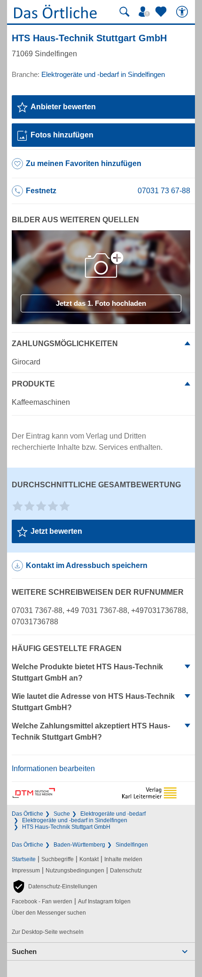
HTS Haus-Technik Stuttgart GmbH (66, 827)
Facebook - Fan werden (42, 901)
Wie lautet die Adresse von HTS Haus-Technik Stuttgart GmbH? (93, 702)
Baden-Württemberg (79, 844)
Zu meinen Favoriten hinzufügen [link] (83, 163)
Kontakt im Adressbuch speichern (87, 565)
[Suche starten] (124, 12)
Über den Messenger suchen (49, 912)
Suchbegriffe (57, 859)
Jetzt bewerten (56, 531)
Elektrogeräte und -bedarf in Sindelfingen (74, 820)
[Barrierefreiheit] (183, 12)
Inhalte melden (123, 859)
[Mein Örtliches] (146, 12)
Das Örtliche (27, 813)
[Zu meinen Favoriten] (162, 12)
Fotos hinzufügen (62, 135)
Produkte (33, 384)
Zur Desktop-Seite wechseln (48, 932)
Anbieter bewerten (63, 107)
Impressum (26, 870)
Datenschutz (126, 870)
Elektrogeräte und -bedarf (113, 813)
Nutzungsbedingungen (75, 870)
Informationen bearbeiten (53, 769)
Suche (62, 813)
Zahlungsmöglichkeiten (65, 344)
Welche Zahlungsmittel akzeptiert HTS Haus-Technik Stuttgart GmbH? (91, 731)
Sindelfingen (132, 844)
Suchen (24, 951)
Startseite (24, 859)
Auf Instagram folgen (104, 901)
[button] (54, 886)
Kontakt (89, 859)
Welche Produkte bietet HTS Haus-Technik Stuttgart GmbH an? (87, 672)
